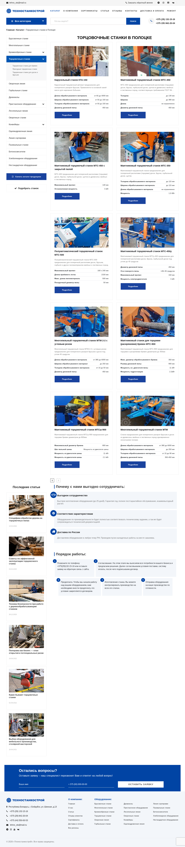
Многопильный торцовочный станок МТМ (144, 429)
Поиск (133, 21)
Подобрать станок (28, 188)
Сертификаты (89, 11)
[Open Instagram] (163, 2)
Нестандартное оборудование (23, 165)
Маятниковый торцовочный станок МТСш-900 (80, 429)
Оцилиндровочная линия (20, 131)
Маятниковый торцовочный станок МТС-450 (145, 80)
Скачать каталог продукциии (28, 177)
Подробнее (67, 115)
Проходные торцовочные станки (25, 69)
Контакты (131, 11)
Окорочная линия (17, 84)
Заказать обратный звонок (140, 3)
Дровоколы (14, 97)
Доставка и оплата (152, 11)
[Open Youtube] (168, 2)
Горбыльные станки (18, 90)
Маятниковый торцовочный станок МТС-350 (145, 165)
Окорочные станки (17, 118)
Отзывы (117, 11)
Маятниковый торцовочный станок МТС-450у (146, 251)
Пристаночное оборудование (22, 104)
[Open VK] (173, 2)
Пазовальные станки (18, 145)
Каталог (55, 11)
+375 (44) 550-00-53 (19, 820)
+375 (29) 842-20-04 (165, 23)
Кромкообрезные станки (20, 52)
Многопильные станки (19, 45)
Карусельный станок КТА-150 (70, 80)
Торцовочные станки (19, 59)
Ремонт (171, 11)
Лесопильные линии (18, 111)
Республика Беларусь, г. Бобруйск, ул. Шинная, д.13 (33, 807)
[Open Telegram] (159, 2)
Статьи (105, 11)
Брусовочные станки (18, 39)
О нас (70, 808)
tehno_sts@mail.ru (17, 3)
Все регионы (73, 828)
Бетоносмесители (17, 152)
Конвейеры (14, 124)
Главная (71, 804)
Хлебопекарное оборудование (23, 158)
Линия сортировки (17, 138)
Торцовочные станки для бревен (25, 66)
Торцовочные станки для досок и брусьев (25, 73)
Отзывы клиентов (75, 816)
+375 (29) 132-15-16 (165, 19)
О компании (70, 11)
